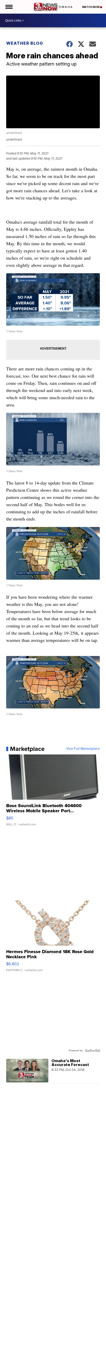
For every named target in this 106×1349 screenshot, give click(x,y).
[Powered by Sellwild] (92, 1050)
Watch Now (91, 6)
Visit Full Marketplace (83, 749)
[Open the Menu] (8, 6)
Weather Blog (24, 43)
